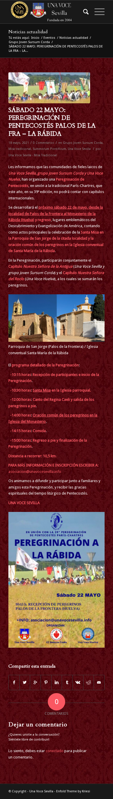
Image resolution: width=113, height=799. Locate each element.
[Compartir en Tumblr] (67, 682)
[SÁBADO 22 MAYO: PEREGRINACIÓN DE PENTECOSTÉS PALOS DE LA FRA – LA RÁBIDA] (49, 87)
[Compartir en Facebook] (14, 682)
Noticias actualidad (28, 32)
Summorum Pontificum (49, 149)
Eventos (49, 38)
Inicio (35, 38)
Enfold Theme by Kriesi (73, 791)
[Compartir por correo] (99, 682)
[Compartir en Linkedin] (57, 682)
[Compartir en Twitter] (25, 682)
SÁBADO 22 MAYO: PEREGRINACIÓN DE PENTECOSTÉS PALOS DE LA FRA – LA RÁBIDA (52, 122)
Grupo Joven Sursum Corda (29, 42)
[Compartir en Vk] (78, 682)
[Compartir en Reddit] (88, 682)
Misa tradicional (19, 149)
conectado (54, 751)
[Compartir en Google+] (35, 682)
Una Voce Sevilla (79, 149)
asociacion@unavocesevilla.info (34, 471)
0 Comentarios (43, 143)
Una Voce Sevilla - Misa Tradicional (32, 155)
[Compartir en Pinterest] (46, 682)
